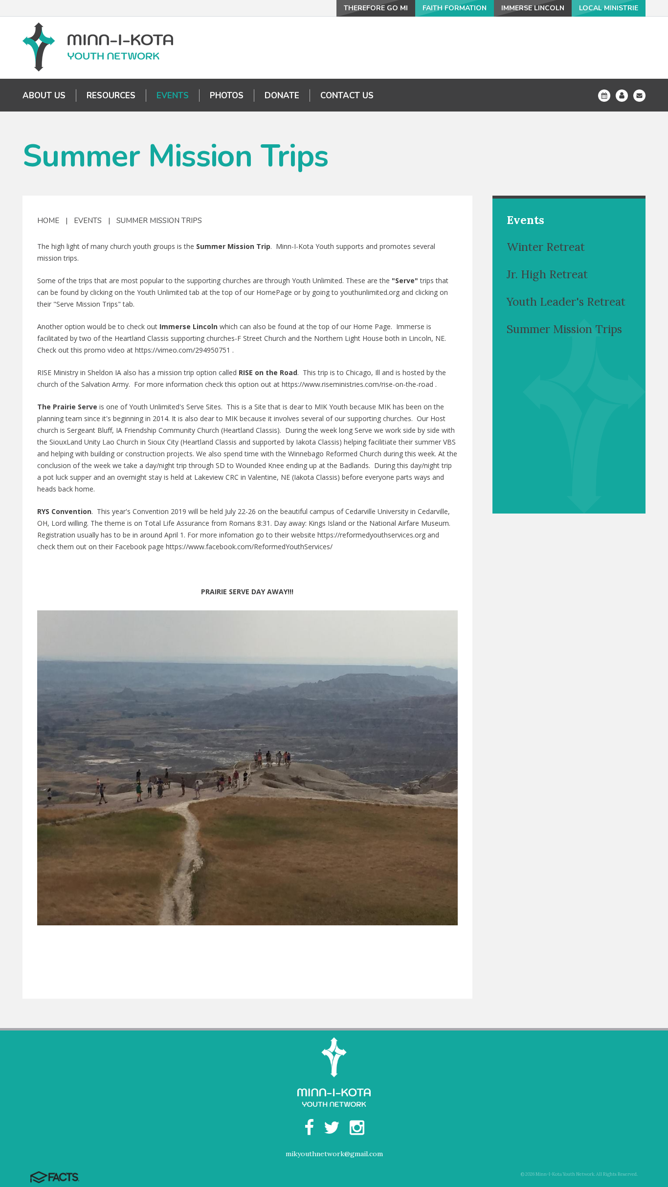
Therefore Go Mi (376, 8)
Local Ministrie (608, 8)
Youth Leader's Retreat (566, 301)
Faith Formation (455, 8)
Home (48, 220)
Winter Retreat (546, 247)
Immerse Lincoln (532, 8)
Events (88, 220)
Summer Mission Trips (159, 220)
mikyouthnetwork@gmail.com (334, 1153)
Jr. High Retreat (547, 274)
